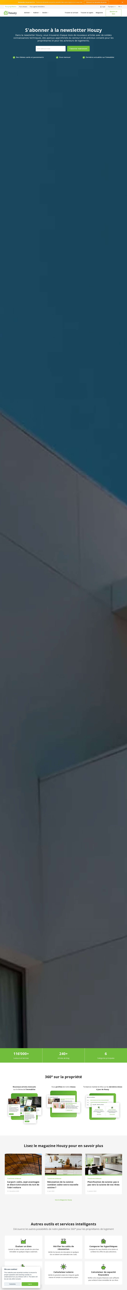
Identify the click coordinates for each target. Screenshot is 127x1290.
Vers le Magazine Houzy (63, 1200)
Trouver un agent (87, 13)
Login (103, 7)
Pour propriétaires (10, 7)
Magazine (99, 13)
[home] (10, 13)
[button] (111, 6)
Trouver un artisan (71, 13)
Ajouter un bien (113, 12)
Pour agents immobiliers (37, 7)
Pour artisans (23, 7)
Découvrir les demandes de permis (96, 2)
